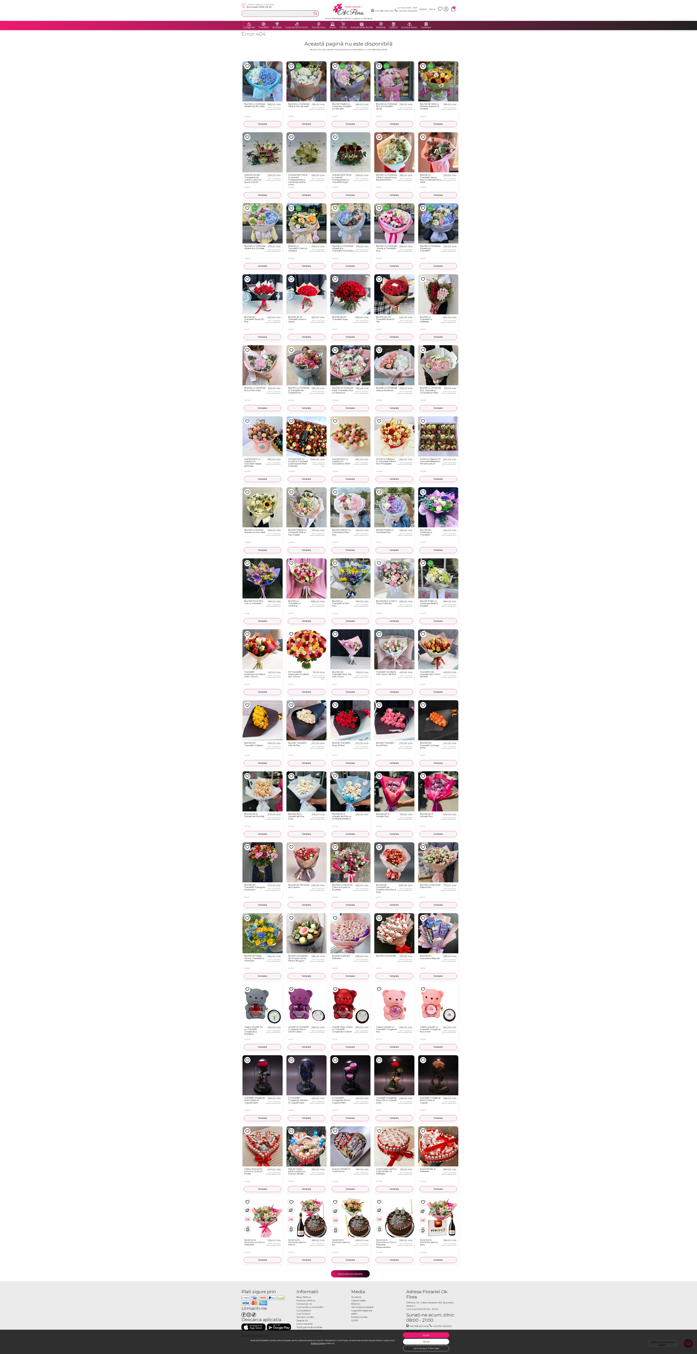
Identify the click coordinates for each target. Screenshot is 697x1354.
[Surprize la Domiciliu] (297, 24)
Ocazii (332, 27)
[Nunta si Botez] (409, 24)
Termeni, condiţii (305, 1317)
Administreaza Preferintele (426, 1348)
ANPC (354, 1313)
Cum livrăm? (303, 1313)
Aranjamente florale (361, 27)
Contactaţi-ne (304, 1303)
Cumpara (262, 124)
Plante (343, 27)
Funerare (426, 27)
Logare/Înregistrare (361, 1310)
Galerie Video (358, 1300)
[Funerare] (426, 24)
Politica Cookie (318, 1343)
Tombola (356, 1297)
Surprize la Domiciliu (296, 27)
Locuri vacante (304, 1323)
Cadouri (393, 27)
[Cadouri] (394, 24)
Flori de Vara (318, 27)
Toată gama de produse (309, 1327)
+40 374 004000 (407, 10)
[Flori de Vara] (319, 24)
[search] (315, 13)
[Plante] (343, 24)
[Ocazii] (333, 24)
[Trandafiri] (264, 24)
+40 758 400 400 (384, 10)
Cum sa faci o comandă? (309, 1307)
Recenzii (355, 1303)
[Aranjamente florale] (362, 24)
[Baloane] (381, 24)
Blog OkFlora (303, 1297)
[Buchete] (277, 24)
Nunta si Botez (409, 27)
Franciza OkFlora (305, 1300)
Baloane (381, 27)
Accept (426, 1335)
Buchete (277, 27)
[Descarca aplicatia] (253, 1327)
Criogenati (249, 27)
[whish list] (441, 10)
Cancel (426, 1341)
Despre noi (302, 1320)
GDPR (354, 1320)
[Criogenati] (249, 24)
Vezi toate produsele (350, 1273)
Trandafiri (263, 27)
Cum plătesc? (303, 1310)
